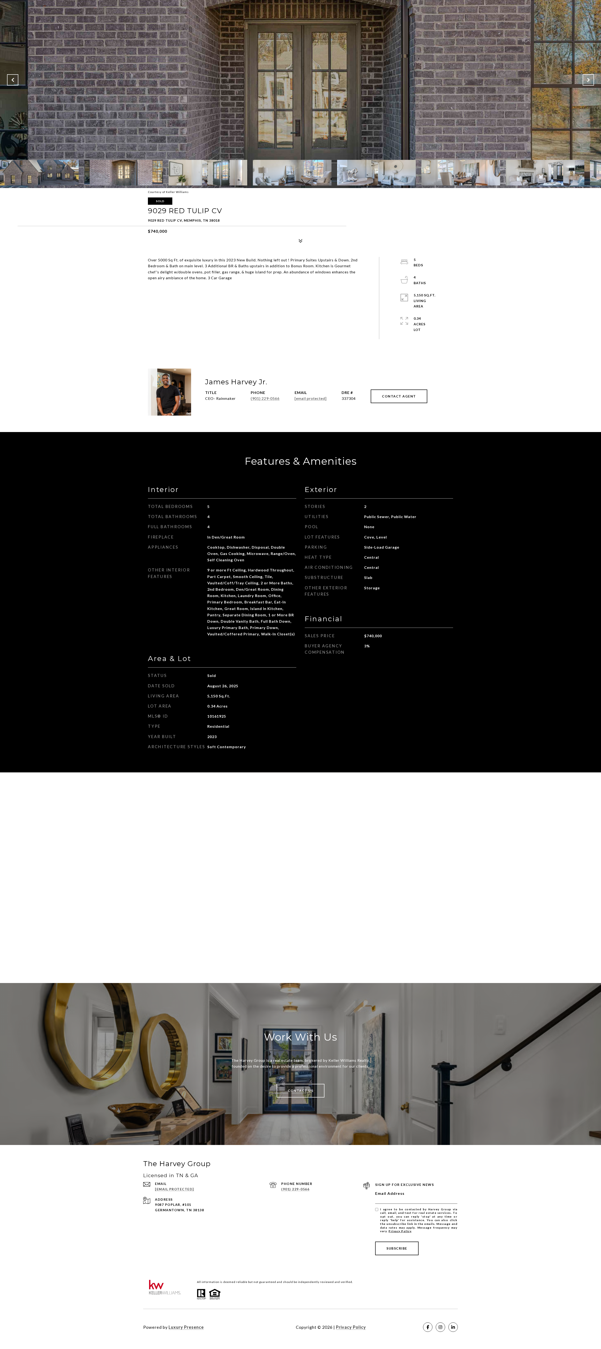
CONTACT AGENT (399, 396)
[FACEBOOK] (427, 1327)
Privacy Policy (400, 1231)
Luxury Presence (186, 1327)
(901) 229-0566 (265, 398)
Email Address (390, 1193)
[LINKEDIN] (453, 1327)
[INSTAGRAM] (440, 1327)
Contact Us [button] (300, 1091)
